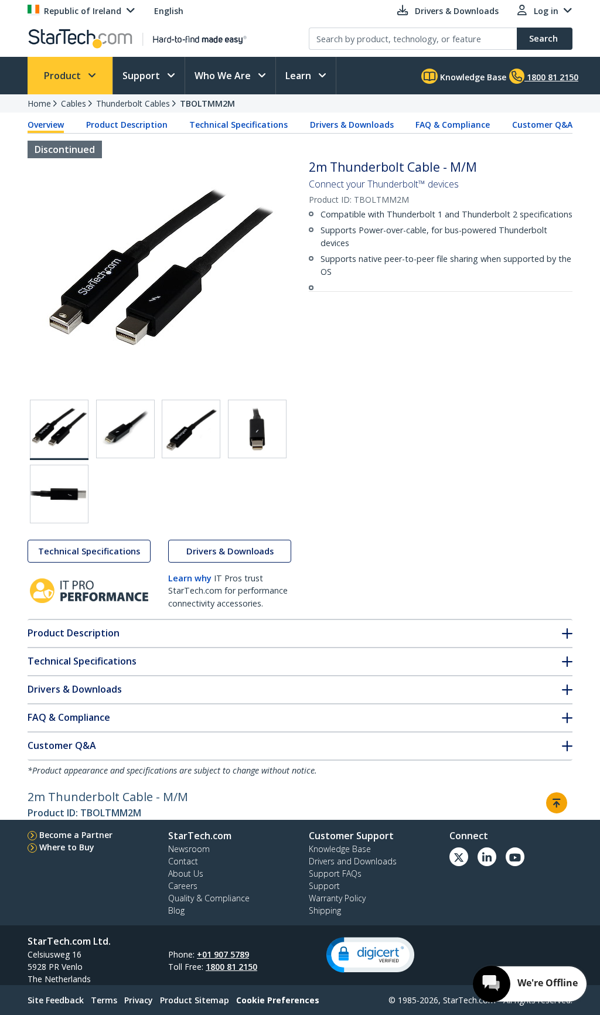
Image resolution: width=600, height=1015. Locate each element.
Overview (46, 124)
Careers (182, 885)
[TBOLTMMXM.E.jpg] (59, 494)
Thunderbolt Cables (133, 103)
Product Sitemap (194, 1000)
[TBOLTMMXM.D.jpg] (257, 429)
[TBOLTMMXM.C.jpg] (191, 429)
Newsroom (189, 848)
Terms (104, 1000)
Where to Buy (66, 847)
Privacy (138, 1000)
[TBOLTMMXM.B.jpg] (125, 429)
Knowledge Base (472, 77)
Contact (183, 861)
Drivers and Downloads (353, 861)
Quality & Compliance (209, 898)
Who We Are (224, 75)
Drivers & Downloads (352, 124)
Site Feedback (56, 1000)
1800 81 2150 (231, 966)
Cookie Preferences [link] (277, 1000)
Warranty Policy (337, 898)
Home (39, 103)
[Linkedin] (487, 856)
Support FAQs (335, 873)
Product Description (127, 124)
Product (63, 75)
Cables (73, 103)
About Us (185, 873)
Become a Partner (75, 834)
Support (142, 75)
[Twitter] (458, 856)
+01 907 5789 (223, 954)
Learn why (190, 578)
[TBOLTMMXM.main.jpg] (59, 430)
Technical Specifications (238, 124)
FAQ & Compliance (452, 124)
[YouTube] (515, 856)
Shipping (325, 910)
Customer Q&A (542, 124)
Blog (176, 910)
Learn (299, 75)
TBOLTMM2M (207, 103)
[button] (370, 955)
